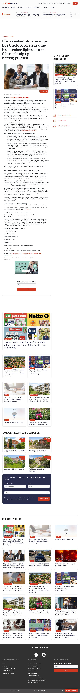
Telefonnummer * (9, 483)
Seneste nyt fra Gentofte (34, 664)
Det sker (28, 7)
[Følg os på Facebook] (36, 655)
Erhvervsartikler (32, 673)
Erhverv (20, 7)
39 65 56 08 (28, 209)
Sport (46, 7)
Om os (4, 664)
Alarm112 (5, 7)
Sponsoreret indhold (33, 682)
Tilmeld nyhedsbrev (71, 690)
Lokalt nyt (37, 7)
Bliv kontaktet (43, 499)
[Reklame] (26, 267)
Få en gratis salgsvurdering (35, 678)
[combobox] (5, 493)
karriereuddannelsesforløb (29, 130)
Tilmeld (75, 3)
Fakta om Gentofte (33, 671)
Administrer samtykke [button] (8, 673)
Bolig (13, 7)
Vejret (52, 7)
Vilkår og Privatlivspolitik (9, 668)
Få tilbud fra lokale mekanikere (36, 680)
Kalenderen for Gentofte (34, 668)
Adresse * (6, 490)
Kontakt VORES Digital (8, 671)
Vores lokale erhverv (33, 666)
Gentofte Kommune (33, 675)
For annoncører (6, 666)
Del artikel (42, 91)
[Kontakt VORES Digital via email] (44, 655)
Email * (30, 483)
